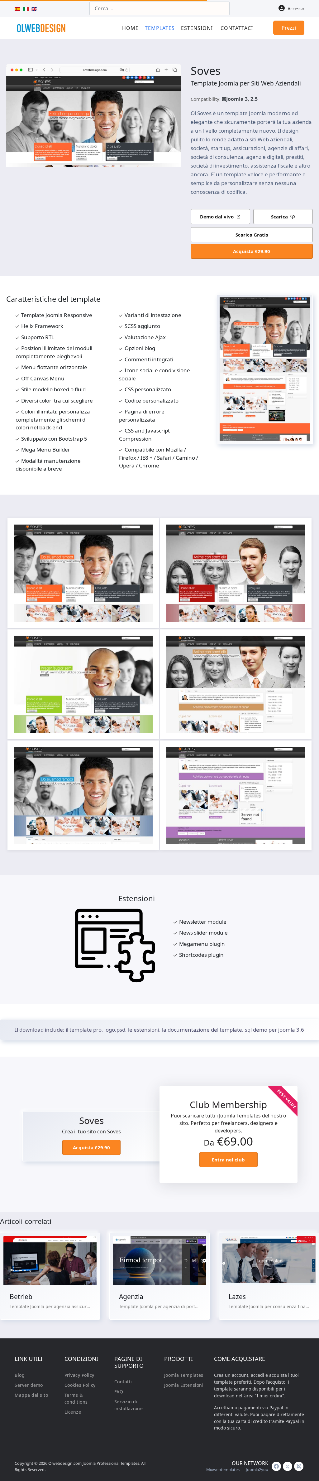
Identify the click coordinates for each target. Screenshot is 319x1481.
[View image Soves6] (297, 754)
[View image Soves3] (145, 643)
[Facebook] (276, 1466)
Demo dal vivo (217, 216)
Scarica (279, 216)
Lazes (237, 1296)
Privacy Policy (79, 1375)
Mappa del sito (31, 1395)
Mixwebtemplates (223, 1469)
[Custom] (299, 1466)
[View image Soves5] (145, 754)
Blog (20, 1375)
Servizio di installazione (128, 1405)
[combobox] (159, 8)
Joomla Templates (183, 1375)
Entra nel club (228, 1159)
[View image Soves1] (145, 532)
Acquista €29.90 (251, 251)
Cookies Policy (80, 1385)
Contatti (123, 1382)
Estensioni (197, 28)
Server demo (29, 1385)
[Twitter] (287, 1466)
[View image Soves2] (297, 532)
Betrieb (21, 1296)
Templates (160, 28)
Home (130, 28)
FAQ (118, 1392)
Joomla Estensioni (184, 1385)
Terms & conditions (76, 1398)
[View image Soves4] (297, 643)
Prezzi (289, 27)
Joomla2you (257, 1469)
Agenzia (131, 1296)
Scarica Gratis (252, 235)
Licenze (72, 1412)
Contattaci (237, 28)
